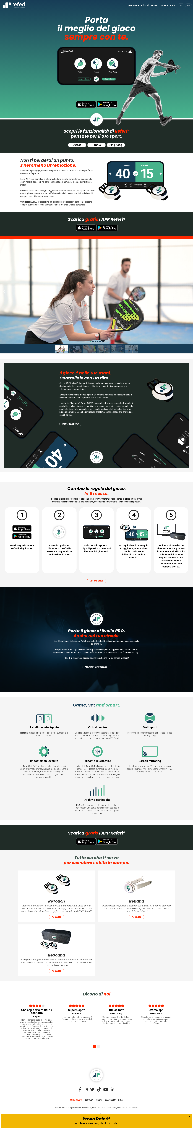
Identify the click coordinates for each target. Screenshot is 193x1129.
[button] (4, 291)
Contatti (163, 5)
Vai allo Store (96, 580)
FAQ (172, 5)
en (188, 5)
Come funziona (70, 423)
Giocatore (133, 5)
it (181, 5)
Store (154, 5)
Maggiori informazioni (96, 666)
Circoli (145, 5)
